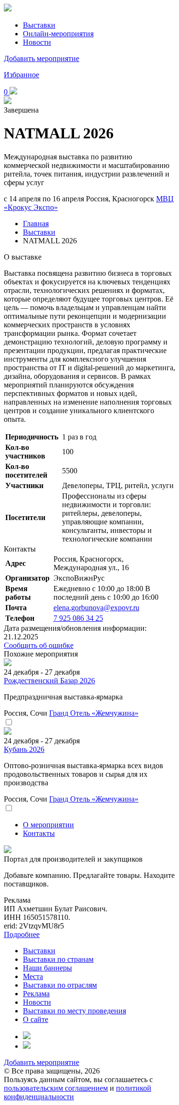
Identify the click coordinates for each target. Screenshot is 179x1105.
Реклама (36, 994)
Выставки (39, 25)
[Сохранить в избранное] (8, 723)
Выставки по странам (58, 959)
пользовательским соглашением (56, 1088)
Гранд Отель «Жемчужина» (93, 713)
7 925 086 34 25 (78, 618)
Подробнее (22, 934)
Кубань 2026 (24, 749)
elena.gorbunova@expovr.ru (96, 608)
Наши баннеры (47, 968)
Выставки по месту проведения (74, 1011)
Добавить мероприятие (41, 58)
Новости (37, 42)
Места (33, 976)
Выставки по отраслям (60, 985)
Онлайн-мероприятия (58, 34)
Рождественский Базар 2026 (49, 681)
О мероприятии (48, 825)
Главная (36, 223)
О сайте (35, 1019)
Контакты (39, 833)
